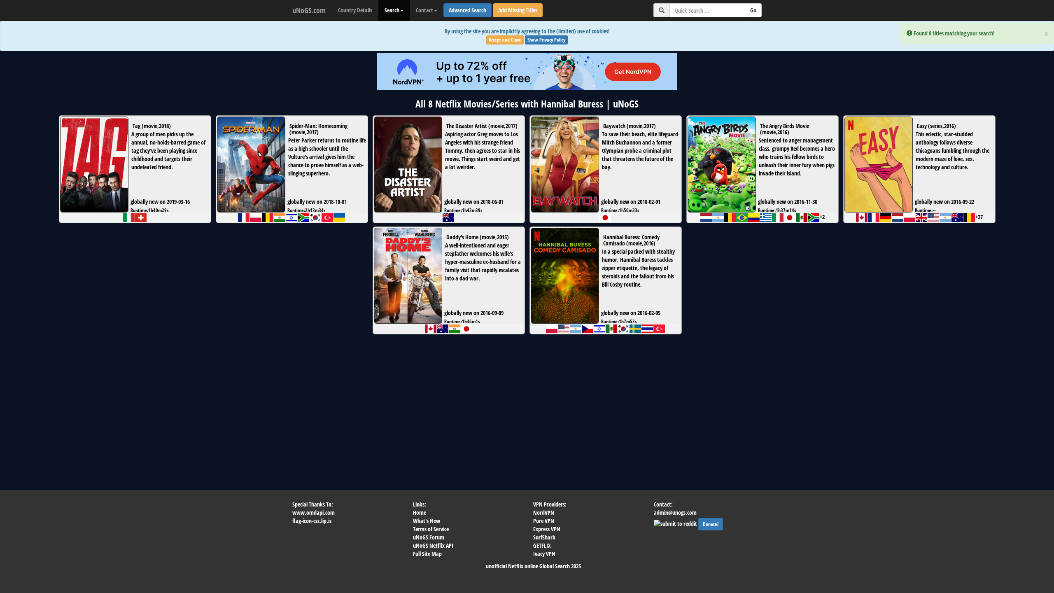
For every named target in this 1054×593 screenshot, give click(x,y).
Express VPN (546, 529)
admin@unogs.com (675, 512)
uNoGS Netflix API (433, 545)
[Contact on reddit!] (676, 523)
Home (419, 512)
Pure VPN (543, 521)
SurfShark (544, 537)
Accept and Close (505, 39)
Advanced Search (467, 10)
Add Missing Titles (517, 10)
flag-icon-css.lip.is (311, 521)
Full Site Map (427, 554)
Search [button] (392, 10)
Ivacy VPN (544, 554)
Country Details (355, 10)
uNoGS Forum (428, 537)
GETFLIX (542, 545)
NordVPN (543, 512)
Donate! (710, 524)
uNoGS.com (309, 10)
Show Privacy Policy (546, 39)
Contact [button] (424, 10)
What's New (426, 521)
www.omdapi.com (313, 512)
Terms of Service (431, 529)
